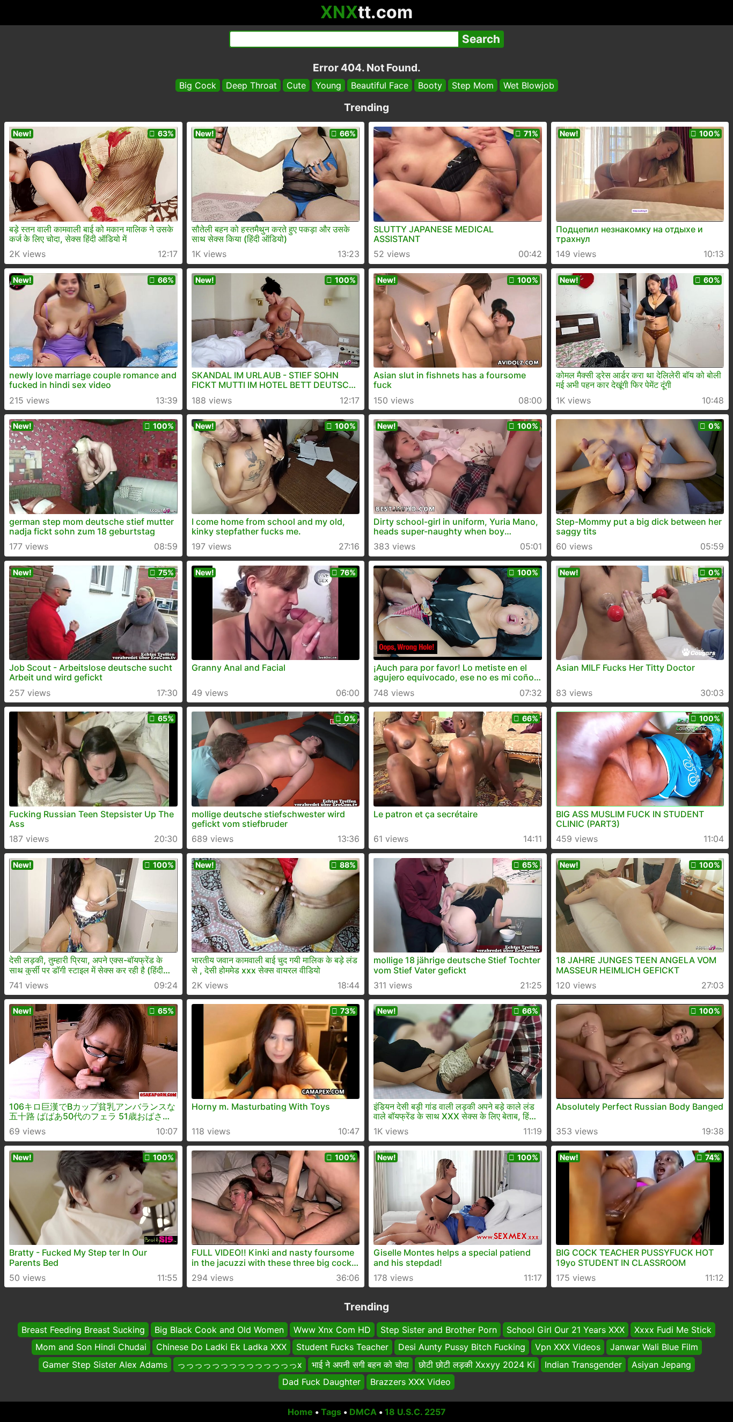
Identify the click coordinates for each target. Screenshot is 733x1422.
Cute (296, 85)
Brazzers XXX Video (410, 1381)
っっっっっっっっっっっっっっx (239, 1364)
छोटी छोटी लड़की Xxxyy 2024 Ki (477, 1364)
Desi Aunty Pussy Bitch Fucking (461, 1347)
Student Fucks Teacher (342, 1347)
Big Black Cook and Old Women (219, 1329)
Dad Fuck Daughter (321, 1381)
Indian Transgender (583, 1364)
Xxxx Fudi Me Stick (673, 1329)
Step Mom (473, 85)
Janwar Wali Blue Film (654, 1347)
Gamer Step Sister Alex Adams (104, 1364)
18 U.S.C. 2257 (415, 1412)
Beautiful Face (379, 85)
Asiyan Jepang (661, 1364)
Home (300, 1412)
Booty (430, 85)
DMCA (363, 1412)
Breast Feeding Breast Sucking (83, 1329)
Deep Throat (251, 85)
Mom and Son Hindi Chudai (90, 1347)
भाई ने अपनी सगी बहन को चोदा (360, 1364)
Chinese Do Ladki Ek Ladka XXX (221, 1347)
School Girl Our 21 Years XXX (566, 1329)
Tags (331, 1412)
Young (328, 85)
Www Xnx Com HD (332, 1329)
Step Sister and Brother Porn (438, 1329)
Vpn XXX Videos (567, 1347)
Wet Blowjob (528, 85)
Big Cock (197, 85)
